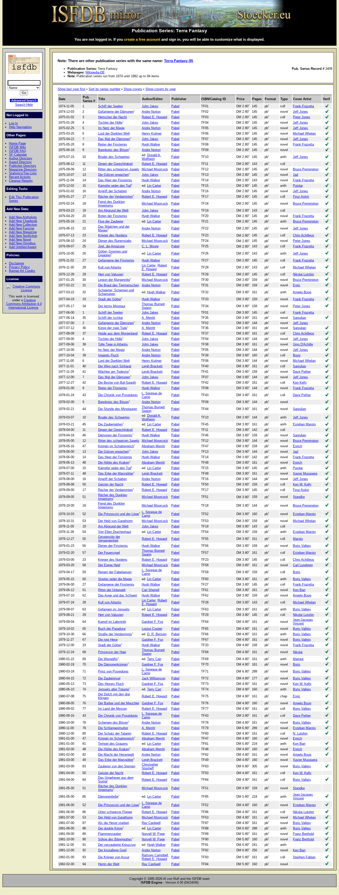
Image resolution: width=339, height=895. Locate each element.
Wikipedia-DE (95, 72)
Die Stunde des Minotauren (117, 409)
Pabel (175, 106)
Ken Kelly (300, 382)
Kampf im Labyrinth (112, 622)
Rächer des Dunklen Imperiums (112, 497)
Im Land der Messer (112, 708)
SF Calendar (18, 154)
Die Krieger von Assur (113, 857)
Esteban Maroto (304, 424)
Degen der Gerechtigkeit (115, 164)
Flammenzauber (109, 834)
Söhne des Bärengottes (115, 839)
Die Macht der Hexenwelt (116, 754)
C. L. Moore (150, 246)
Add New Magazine (23, 232)
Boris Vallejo (302, 546)
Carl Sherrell (150, 590)
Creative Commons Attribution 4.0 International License (24, 303)
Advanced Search (23, 100)
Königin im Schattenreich (116, 446)
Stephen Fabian (304, 857)
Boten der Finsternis (112, 216)
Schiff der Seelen (110, 106)
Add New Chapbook (23, 221)
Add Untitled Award (22, 247)
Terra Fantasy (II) (178, 61)
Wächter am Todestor (113, 371)
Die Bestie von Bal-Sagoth (117, 382)
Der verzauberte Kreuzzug (117, 845)
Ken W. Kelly (302, 484)
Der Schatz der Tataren (114, 733)
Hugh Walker (151, 144)
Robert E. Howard (154, 117)
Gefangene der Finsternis (116, 260)
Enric (296, 285)
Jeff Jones (300, 111)
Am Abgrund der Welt (113, 210)
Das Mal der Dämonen (114, 139)
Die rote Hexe (108, 639)
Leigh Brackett (152, 366)
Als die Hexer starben (113, 823)
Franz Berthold (303, 834)
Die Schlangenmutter (113, 728)
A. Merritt (148, 318)
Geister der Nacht (110, 484)
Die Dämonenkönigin (113, 664)
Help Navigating (20, 127)
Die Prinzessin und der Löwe (118, 514)
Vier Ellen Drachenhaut (114, 532)
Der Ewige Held (109, 565)
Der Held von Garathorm (115, 521)
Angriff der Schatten (112, 191)
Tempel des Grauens (113, 744)
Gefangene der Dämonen (116, 111)
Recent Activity (20, 177)
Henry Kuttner (152, 133)
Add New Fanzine (21, 228)
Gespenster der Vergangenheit (109, 538)
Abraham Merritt (153, 446)
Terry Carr (154, 659)
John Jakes (150, 106)
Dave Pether (302, 371)
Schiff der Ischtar (110, 318)
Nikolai (298, 652)
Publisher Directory (22, 166)
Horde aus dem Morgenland (117, 333)
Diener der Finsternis (113, 546)
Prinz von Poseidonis (113, 671)
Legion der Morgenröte (114, 280)
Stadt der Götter (109, 299)
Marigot (298, 659)
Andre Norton (151, 111)
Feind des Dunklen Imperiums (111, 203)
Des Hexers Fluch (111, 684)
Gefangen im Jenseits (114, 609)
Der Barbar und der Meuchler (118, 703)
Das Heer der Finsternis (115, 180)
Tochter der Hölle (110, 122)
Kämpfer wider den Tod (114, 185)
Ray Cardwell (151, 823)
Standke (299, 497)
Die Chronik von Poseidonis (118, 395)
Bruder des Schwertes (114, 157)
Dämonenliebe (108, 796)
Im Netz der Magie (111, 128)
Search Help (24, 105)
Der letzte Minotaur (111, 306)
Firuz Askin (301, 196)
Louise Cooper (152, 629)
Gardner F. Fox (152, 622)
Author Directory (20, 158)
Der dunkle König (110, 828)
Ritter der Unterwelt (112, 590)
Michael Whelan (304, 133)
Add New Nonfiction (23, 236)
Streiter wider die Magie (115, 579)
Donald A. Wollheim (151, 157)
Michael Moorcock (155, 169)
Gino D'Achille (303, 344)
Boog (296, 355)
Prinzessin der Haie (112, 652)
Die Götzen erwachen (113, 175)
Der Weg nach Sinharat (114, 366)
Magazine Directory (23, 169)
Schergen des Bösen (113, 722)
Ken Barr (299, 590)
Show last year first (71, 89)
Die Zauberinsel (109, 678)
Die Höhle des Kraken (113, 462)
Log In (13, 123)
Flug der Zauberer (110, 221)
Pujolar (298, 185)
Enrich (297, 446)
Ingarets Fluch (108, 355)
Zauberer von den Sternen (116, 766)
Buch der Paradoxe (112, 629)
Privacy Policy (19, 267)
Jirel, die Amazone (111, 246)
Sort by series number (104, 89)
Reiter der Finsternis (112, 144)
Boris (296, 572)
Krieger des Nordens (112, 235)
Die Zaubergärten (110, 424)
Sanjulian (299, 318)
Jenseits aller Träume (113, 689)
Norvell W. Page (153, 834)
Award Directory (20, 162)
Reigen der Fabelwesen (115, 572)
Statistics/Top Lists (23, 173)
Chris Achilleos (303, 235)
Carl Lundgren (303, 565)
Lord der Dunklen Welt (114, 133)
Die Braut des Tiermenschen (118, 285)
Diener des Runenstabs (115, 241)
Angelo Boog (302, 292)
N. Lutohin (300, 733)
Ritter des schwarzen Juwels (118, 169)
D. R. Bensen (157, 634)
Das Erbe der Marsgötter (115, 473)
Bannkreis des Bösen (113, 150)
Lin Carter (154, 185)
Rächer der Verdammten (115, 196)
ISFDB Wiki (17, 147)
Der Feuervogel (109, 553)
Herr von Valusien (110, 274)
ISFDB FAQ (17, 151)
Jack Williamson (153, 678)
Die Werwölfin (108, 659)
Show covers (133, 89)
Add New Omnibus (22, 243)
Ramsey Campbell (155, 855)
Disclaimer (16, 263)
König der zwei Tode (112, 328)
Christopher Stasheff (150, 766)
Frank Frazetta (303, 106)
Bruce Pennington (305, 169)
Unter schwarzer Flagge (115, 812)
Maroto (298, 539)
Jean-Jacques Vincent (303, 621)
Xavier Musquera (305, 473)
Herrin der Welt (108, 864)
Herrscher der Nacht (112, 117)
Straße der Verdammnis (115, 634)
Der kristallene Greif (112, 850)
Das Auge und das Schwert (117, 595)
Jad (295, 175)
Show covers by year (160, 89)
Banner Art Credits (22, 271)
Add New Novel (20, 239)
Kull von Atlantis (109, 267)
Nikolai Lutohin (303, 274)
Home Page (17, 143)
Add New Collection (23, 224)
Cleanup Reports (21, 181)
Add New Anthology (23, 217)
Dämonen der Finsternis (115, 435)
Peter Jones (301, 117)
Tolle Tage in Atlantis (113, 344)
